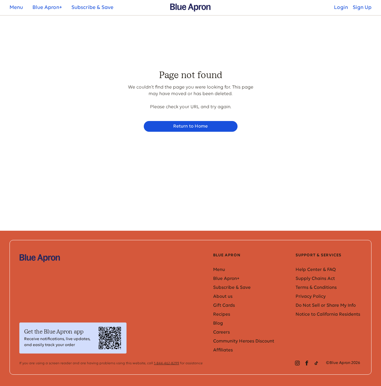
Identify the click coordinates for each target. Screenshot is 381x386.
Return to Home (190, 126)
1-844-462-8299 (166, 363)
